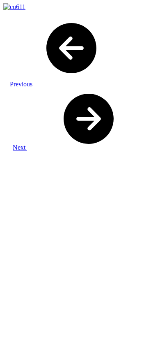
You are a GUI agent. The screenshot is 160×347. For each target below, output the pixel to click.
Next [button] (20, 147)
